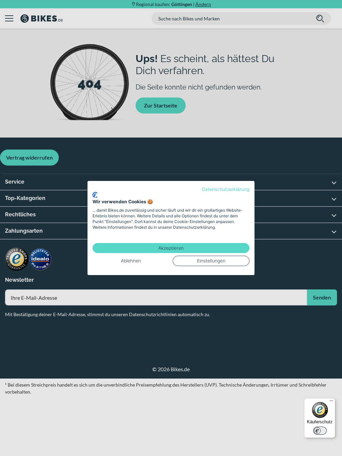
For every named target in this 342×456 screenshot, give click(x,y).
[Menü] (331, 402)
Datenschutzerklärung (225, 189)
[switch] (320, 431)
